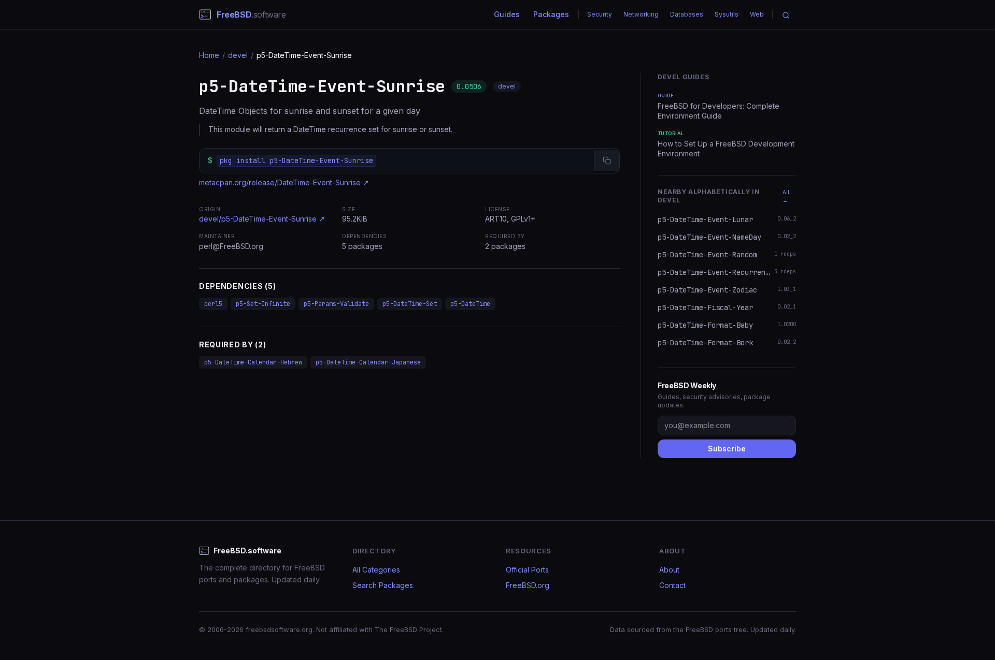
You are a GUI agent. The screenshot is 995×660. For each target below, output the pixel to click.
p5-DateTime (470, 304)
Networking (641, 14)
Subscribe (727, 448)
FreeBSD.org (527, 585)
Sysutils (726, 14)
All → (786, 196)
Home (209, 55)
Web (757, 14)
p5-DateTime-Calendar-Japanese (368, 362)
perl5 (213, 304)
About (669, 569)
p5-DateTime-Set (409, 304)
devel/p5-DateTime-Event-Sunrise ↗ (262, 218)
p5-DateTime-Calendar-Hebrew (253, 362)
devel (238, 55)
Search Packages (382, 585)
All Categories (376, 569)
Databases (686, 14)
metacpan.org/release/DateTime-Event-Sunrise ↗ (284, 182)
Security (599, 14)
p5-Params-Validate (336, 304)
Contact (672, 585)
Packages (551, 14)
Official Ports (527, 569)
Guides (507, 14)
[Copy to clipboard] (606, 160)
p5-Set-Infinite (263, 304)
